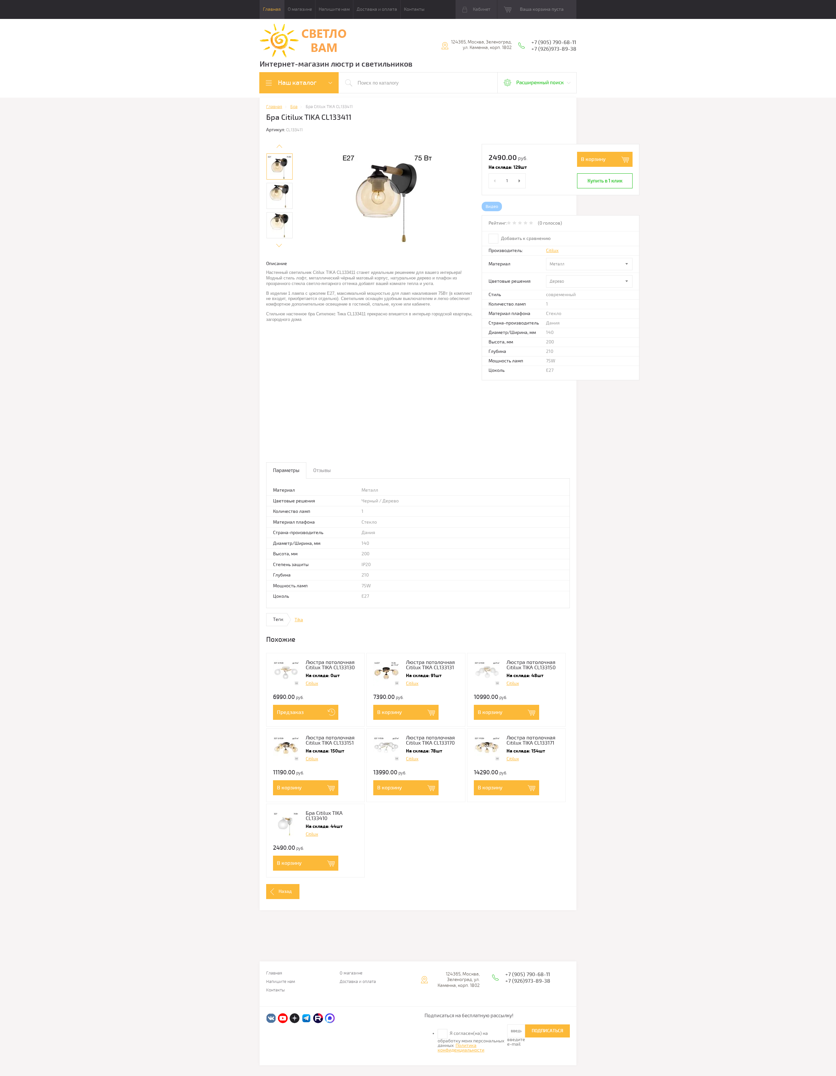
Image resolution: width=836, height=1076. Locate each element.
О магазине (300, 9)
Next (279, 245)
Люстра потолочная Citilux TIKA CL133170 (430, 740)
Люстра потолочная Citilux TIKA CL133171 (530, 740)
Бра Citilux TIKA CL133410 (324, 816)
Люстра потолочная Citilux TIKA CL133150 (531, 665)
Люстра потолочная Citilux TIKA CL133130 (330, 665)
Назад (285, 891)
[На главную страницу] (303, 42)
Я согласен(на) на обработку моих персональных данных (471, 1042)
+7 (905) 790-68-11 (553, 42)
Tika (299, 620)
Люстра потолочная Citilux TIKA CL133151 (330, 740)
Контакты (414, 9)
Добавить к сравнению (525, 238)
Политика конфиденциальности (461, 1048)
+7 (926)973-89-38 (553, 49)
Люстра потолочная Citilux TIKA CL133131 (430, 665)
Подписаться (547, 1031)
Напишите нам (334, 9)
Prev (279, 146)
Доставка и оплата (377, 9)
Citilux (552, 250)
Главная (272, 9)
